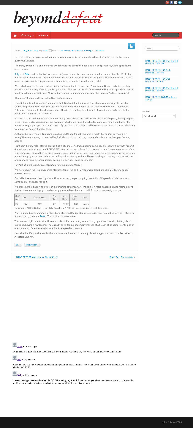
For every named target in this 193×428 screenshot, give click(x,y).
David (43, 216)
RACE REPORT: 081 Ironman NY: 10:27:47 (36, 257)
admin (45, 50)
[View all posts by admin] (50, 50)
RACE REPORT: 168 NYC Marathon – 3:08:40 (157, 80)
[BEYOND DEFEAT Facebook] (171, 2)
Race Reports (77, 50)
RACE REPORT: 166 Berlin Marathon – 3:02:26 (158, 71)
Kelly (16, 74)
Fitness (67, 50)
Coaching (26, 35)
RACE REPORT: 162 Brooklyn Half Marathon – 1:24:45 (161, 89)
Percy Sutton (31, 244)
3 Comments (98, 50)
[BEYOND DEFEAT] (60, 17)
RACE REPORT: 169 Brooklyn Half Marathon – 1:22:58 (161, 62)
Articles (42, 35)
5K (17, 244)
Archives (146, 111)
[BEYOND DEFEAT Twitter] (180, 2)
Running (87, 50)
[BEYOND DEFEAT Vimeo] (175, 2)
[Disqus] (74, 301)
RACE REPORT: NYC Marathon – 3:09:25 (161, 98)
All (62, 50)
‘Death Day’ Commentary (121, 257)
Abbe (27, 74)
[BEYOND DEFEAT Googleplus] (167, 2)
